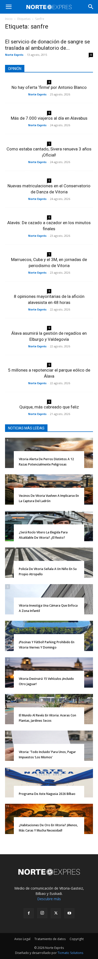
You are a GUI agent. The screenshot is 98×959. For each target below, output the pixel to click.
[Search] (91, 7)
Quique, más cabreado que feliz (49, 406)
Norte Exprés (14, 55)
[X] (56, 913)
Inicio (9, 19)
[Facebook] (29, 913)
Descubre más (49, 898)
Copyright (77, 939)
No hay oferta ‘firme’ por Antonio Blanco (49, 87)
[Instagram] (42, 913)
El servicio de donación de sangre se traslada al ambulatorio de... (47, 45)
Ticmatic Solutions (70, 953)
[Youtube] (69, 913)
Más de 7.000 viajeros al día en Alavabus (49, 118)
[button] (9, 7)
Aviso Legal (22, 939)
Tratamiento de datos (50, 939)
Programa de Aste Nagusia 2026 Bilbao (47, 794)
